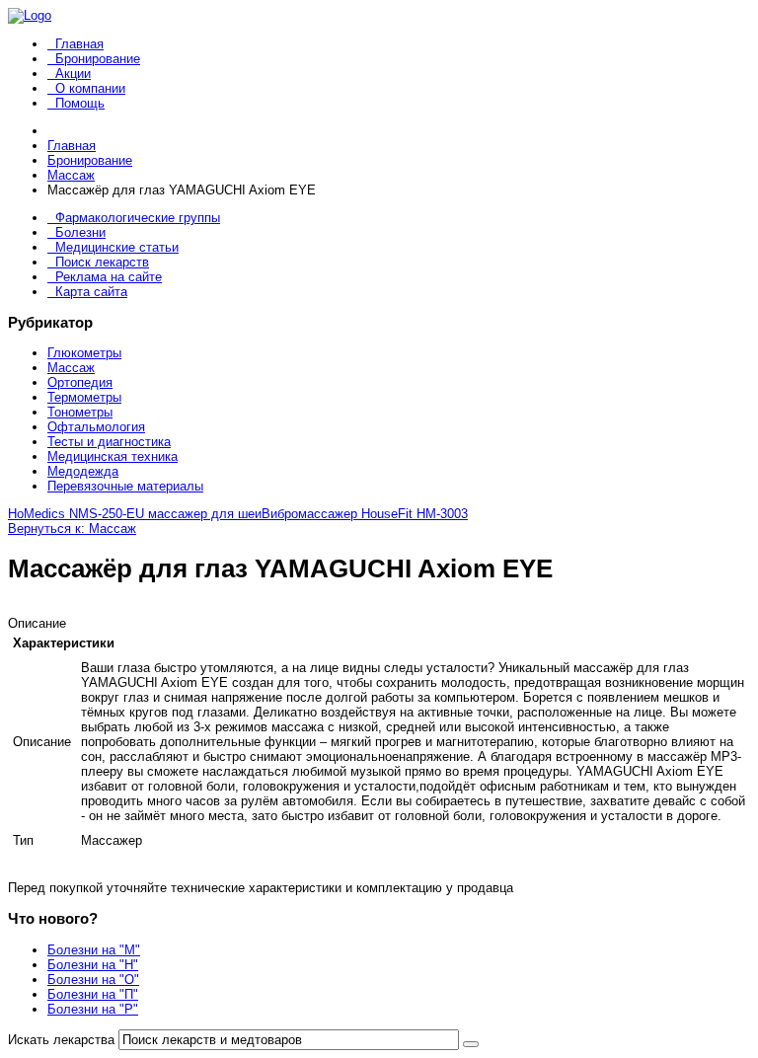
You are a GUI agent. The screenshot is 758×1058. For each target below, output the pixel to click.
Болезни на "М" (93, 950)
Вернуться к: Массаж (72, 528)
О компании (90, 88)
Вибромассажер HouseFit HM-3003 (365, 513)
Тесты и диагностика (109, 441)
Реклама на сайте (108, 276)
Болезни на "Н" (92, 964)
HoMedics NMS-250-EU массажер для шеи (135, 513)
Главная (79, 44)
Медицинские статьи (117, 247)
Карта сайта (91, 291)
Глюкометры (84, 352)
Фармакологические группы (137, 217)
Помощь (80, 103)
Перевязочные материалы (125, 486)
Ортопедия (80, 382)
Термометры (84, 397)
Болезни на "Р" (92, 1009)
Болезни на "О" (93, 979)
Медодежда (82, 471)
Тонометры (80, 412)
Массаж (71, 367)
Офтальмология (96, 426)
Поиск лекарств (102, 262)
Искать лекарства (61, 1039)
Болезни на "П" (92, 994)
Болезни (80, 232)
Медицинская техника (112, 456)
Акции (73, 73)
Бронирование (97, 58)
